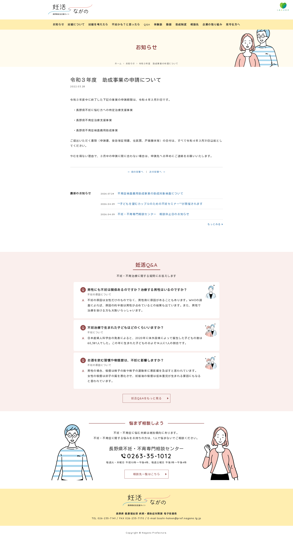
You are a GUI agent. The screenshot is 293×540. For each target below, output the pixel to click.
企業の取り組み (212, 24)
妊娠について (76, 24)
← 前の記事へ (135, 171)
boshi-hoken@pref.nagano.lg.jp (179, 518)
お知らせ (58, 24)
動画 (169, 24)
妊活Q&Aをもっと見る (146, 398)
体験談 (158, 24)
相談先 (194, 24)
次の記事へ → (157, 171)
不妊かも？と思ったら (126, 24)
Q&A (147, 24)
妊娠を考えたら (98, 24)
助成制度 (181, 24)
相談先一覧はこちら (146, 474)
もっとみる (214, 224)
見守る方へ (233, 24)
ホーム (118, 63)
